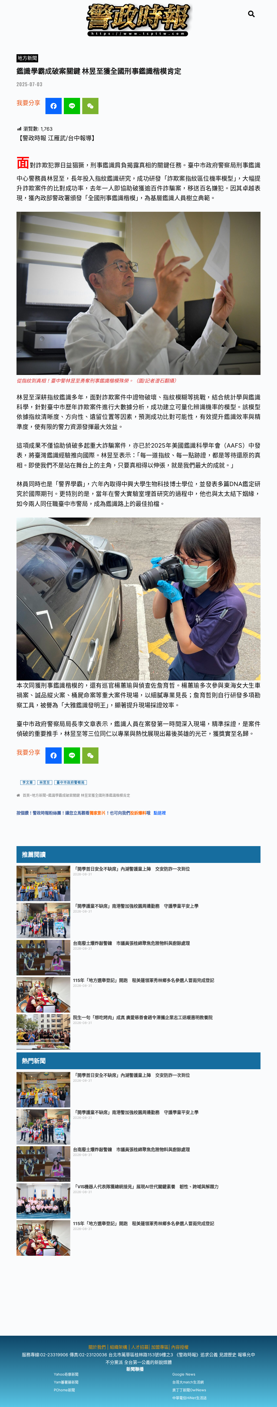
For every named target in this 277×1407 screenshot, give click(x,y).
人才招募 (140, 1347)
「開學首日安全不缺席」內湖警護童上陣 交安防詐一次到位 (131, 869)
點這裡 (160, 812)
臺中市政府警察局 (71, 782)
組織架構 (118, 1347)
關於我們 (97, 1347)
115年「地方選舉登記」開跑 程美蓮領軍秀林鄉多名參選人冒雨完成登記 (143, 980)
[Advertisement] (138, 1298)
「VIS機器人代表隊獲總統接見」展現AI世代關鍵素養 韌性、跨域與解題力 (146, 1186)
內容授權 (180, 1347)
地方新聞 (27, 58)
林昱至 (44, 782)
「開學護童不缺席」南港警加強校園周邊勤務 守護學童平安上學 (136, 906)
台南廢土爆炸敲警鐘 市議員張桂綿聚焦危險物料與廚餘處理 (131, 943)
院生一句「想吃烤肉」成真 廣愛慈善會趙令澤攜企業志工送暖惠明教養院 (143, 1017)
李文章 (27, 782)
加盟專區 (160, 1347)
